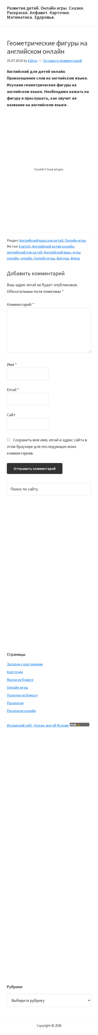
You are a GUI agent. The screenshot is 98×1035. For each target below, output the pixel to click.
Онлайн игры (75, 240)
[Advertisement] (25, 572)
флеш (75, 258)
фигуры (63, 258)
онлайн (26, 258)
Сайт (11, 414)
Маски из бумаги (20, 679)
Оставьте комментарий (62, 60)
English (25, 246)
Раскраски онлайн (21, 710)
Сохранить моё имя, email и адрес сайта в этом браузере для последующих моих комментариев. (47, 446)
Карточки (15, 672)
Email (13, 389)
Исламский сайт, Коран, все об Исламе (38, 725)
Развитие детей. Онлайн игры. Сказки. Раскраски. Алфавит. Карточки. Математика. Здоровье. (45, 12)
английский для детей (24, 252)
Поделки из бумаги (22, 695)
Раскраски (15, 703)
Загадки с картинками (25, 664)
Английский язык (57, 252)
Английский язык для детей (41, 240)
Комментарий (20, 304)
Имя (12, 364)
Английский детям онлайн (53, 246)
